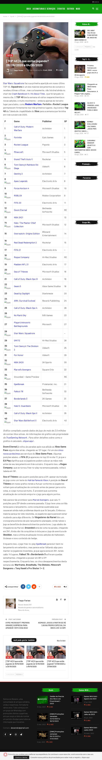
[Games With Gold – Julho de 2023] (76, 715)
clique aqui (28, 441)
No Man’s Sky (20, 315)
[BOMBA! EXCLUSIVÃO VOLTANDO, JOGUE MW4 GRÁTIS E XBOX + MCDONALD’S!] (80, 125)
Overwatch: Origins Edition (27, 233)
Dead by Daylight (22, 293)
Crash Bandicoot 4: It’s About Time (28, 93)
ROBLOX (18, 195)
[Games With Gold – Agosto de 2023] (76, 700)
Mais (78, 8)
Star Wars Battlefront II (25, 420)
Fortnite (18, 137)
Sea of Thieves (21, 271)
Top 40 (9, 55)
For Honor (18, 355)
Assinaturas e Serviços (44, 8)
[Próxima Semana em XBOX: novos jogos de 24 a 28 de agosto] (80, 69)
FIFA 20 (17, 202)
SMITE (17, 340)
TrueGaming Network (16, 437)
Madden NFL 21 (21, 264)
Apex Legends (20, 181)
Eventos (61, 8)
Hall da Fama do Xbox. (38, 480)
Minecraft (18, 152)
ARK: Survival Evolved (24, 300)
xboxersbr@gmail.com (20, 728)
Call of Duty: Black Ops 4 (25, 308)
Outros (70, 8)
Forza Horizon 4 (21, 188)
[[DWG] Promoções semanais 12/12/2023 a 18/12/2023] (42, 717)
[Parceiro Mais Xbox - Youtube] (35, 576)
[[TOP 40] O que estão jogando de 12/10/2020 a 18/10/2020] (35, 652)
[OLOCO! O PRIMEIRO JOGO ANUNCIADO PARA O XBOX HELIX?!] (80, 106)
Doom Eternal (20, 210)
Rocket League (21, 144)
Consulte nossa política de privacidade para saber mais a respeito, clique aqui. (60, 757)
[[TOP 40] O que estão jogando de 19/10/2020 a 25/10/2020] (15, 652)
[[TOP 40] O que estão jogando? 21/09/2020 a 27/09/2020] (56, 652)
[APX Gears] (87, 206)
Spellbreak (19, 384)
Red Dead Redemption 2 (25, 242)
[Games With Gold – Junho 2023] (76, 731)
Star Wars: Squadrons (13, 83)
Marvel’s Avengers (22, 369)
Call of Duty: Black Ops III (26, 279)
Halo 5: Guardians (22, 405)
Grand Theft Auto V (23, 159)
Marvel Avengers (41, 499)
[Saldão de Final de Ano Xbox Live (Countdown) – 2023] (42, 700)
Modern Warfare (33, 104)
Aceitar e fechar (21, 757)
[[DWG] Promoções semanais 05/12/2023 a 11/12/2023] (42, 735)
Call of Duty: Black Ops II (25, 413)
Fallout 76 (18, 391)
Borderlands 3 (20, 398)
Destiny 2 (18, 173)
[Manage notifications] (5, 755)
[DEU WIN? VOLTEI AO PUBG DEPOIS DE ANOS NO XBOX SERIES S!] (80, 34)
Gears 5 (17, 286)
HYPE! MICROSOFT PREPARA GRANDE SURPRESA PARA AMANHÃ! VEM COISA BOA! (18, 625)
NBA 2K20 (19, 362)
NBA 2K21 (18, 217)
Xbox (28, 8)
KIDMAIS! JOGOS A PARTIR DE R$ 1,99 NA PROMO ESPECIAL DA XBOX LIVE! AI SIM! (52, 625)
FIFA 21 (17, 250)
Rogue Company (21, 257)
